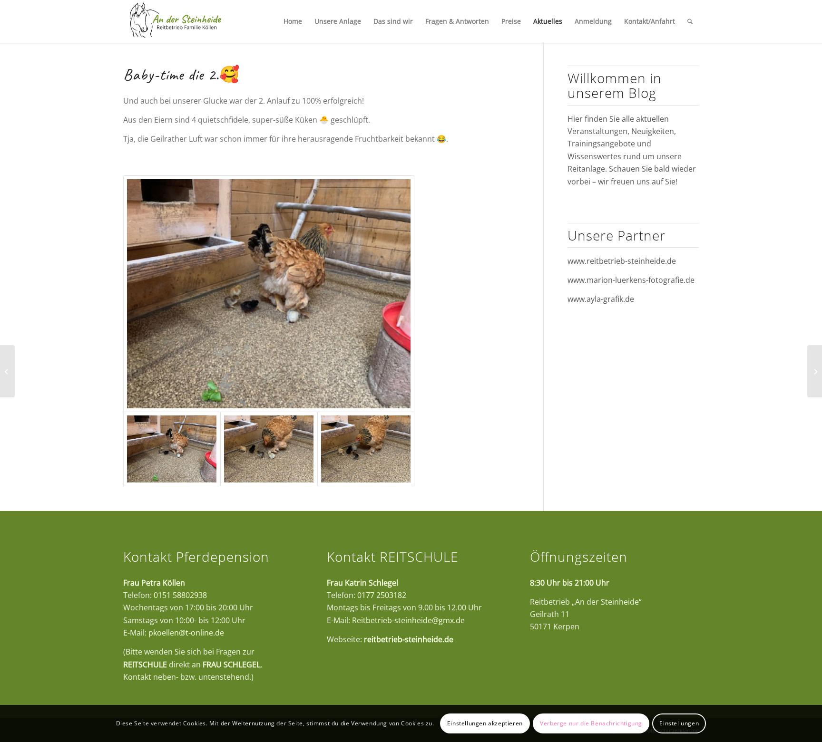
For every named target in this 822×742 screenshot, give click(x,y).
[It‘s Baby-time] (7, 371)
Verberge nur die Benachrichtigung (591, 723)
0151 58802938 (180, 595)
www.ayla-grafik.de (601, 299)
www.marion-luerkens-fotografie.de (631, 280)
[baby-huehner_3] (365, 449)
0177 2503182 (381, 595)
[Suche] (690, 21)
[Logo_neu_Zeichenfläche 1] (175, 21)
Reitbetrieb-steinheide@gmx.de (408, 620)
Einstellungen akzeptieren (485, 723)
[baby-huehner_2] (268, 449)
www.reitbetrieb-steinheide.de (622, 261)
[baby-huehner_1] (268, 293)
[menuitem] (292, 21)
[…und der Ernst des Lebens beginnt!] (814, 371)
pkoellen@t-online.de (186, 632)
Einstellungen (679, 723)
